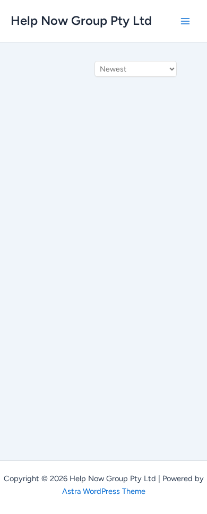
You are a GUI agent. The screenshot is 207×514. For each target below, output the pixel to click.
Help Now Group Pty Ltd (81, 20)
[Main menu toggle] (185, 21)
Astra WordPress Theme (103, 491)
